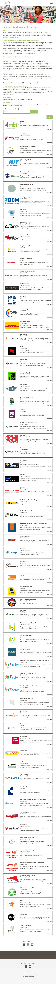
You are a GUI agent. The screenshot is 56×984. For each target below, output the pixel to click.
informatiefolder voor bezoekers (19, 99)
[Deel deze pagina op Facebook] (24, 944)
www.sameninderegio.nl (28, 976)
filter (49, 117)
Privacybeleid (25, 979)
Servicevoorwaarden (34, 979)
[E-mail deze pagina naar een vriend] (32, 944)
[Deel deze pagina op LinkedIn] (28, 944)
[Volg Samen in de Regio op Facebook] (26, 966)
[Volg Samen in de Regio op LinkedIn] (30, 966)
